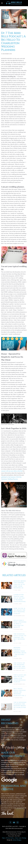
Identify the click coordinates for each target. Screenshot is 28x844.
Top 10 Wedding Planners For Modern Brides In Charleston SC (20, 705)
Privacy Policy (10, 838)
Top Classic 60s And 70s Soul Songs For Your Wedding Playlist (20, 678)
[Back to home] (14, 3)
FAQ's (3, 838)
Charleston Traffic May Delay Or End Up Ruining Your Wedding (20, 598)
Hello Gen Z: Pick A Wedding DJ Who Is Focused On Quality (20, 623)
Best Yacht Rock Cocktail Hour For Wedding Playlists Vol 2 (20, 692)
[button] (2, 3)
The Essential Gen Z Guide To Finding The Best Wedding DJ (20, 637)
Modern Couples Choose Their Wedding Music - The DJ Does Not (20, 652)
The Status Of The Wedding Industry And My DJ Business (20, 665)
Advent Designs (17, 840)
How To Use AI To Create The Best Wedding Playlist (19, 611)
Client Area (18, 838)
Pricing (24, 838)
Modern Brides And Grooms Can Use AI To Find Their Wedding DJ (20, 584)
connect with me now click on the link (11, 471)
